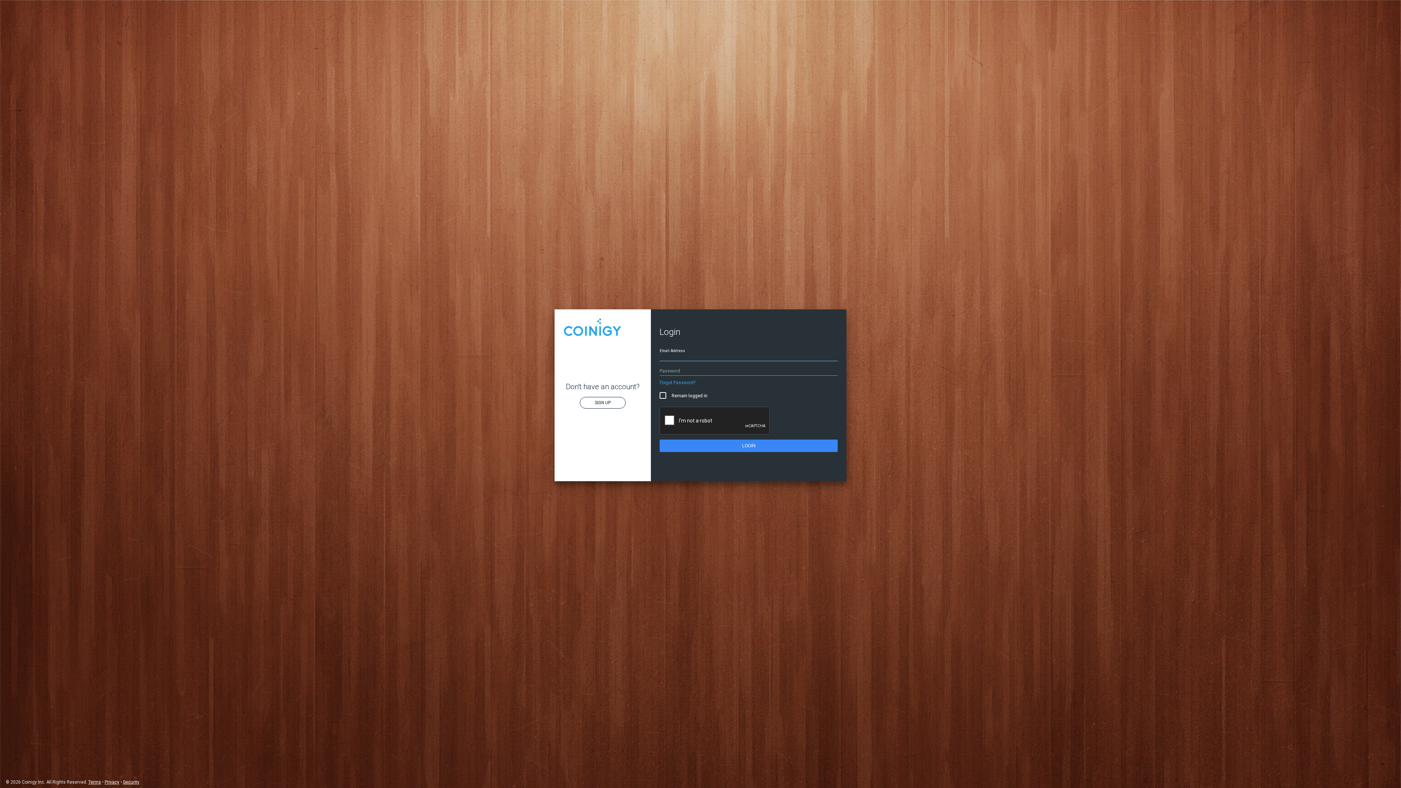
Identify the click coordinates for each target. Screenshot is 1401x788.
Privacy (112, 782)
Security (131, 782)
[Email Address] (749, 357)
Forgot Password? (677, 382)
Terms (94, 782)
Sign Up (603, 402)
